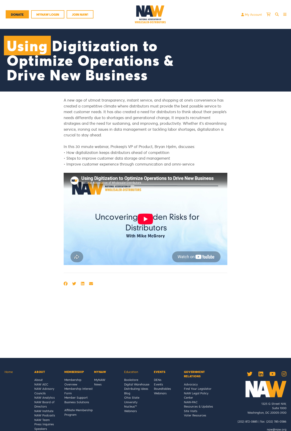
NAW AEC (41, 384)
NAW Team (42, 420)
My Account (253, 14)
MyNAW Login (47, 14)
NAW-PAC (191, 402)
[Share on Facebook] (65, 283)
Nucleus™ (130, 406)
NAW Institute (43, 411)
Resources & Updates (198, 406)
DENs (157, 380)
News (98, 384)
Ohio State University (131, 399)
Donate (17, 14)
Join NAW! (80, 14)
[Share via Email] (91, 283)
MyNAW (99, 380)
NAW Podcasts (44, 415)
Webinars (130, 411)
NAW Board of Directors (44, 404)
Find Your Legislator (197, 389)
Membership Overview (72, 382)
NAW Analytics (44, 397)
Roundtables (162, 389)
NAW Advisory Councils (44, 391)
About (38, 380)
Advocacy (191, 384)
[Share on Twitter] (74, 283)
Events (158, 384)
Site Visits (190, 411)
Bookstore (131, 380)
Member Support (76, 397)
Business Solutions (76, 402)
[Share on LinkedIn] (82, 283)
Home (9, 372)
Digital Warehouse (136, 384)
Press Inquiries (44, 424)
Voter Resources (195, 415)
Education (131, 372)
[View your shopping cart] (268, 14)
